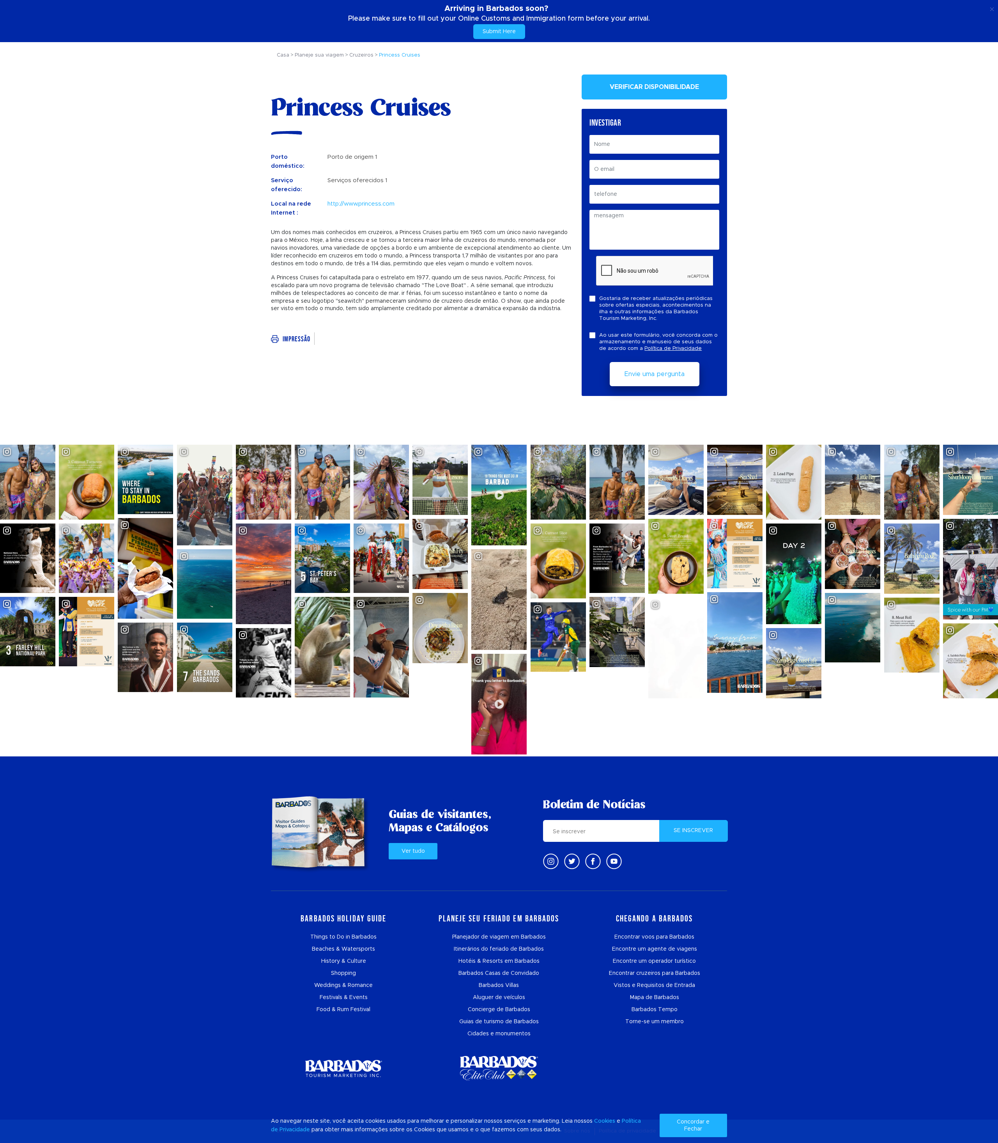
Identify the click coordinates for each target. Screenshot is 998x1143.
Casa (283, 55)
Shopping (343, 973)
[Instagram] (551, 861)
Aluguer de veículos (499, 997)
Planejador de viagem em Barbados (499, 937)
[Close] (992, 7)
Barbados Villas (499, 985)
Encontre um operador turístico (654, 961)
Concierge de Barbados (499, 1009)
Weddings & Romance (343, 985)
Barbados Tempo (655, 1009)
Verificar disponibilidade (654, 87)
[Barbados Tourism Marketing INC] (343, 1068)
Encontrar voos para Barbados (654, 937)
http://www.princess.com (361, 204)
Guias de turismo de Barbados (499, 1021)
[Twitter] (572, 861)
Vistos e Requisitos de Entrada (654, 985)
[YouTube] (614, 861)
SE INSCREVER (693, 830)
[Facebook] (593, 861)
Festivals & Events (344, 997)
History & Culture (343, 961)
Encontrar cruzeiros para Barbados (654, 973)
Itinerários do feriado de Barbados (499, 949)
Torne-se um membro (654, 1021)
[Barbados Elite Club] (499, 1068)
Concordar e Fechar (693, 1125)
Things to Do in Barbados (343, 937)
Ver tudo (413, 851)
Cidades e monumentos (499, 1034)
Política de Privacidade (673, 348)
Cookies (604, 1121)
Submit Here (499, 31)
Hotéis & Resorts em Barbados (499, 961)
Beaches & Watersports (343, 949)
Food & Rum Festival (343, 1009)
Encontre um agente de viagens (654, 949)
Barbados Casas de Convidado (498, 973)
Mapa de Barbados (654, 997)
